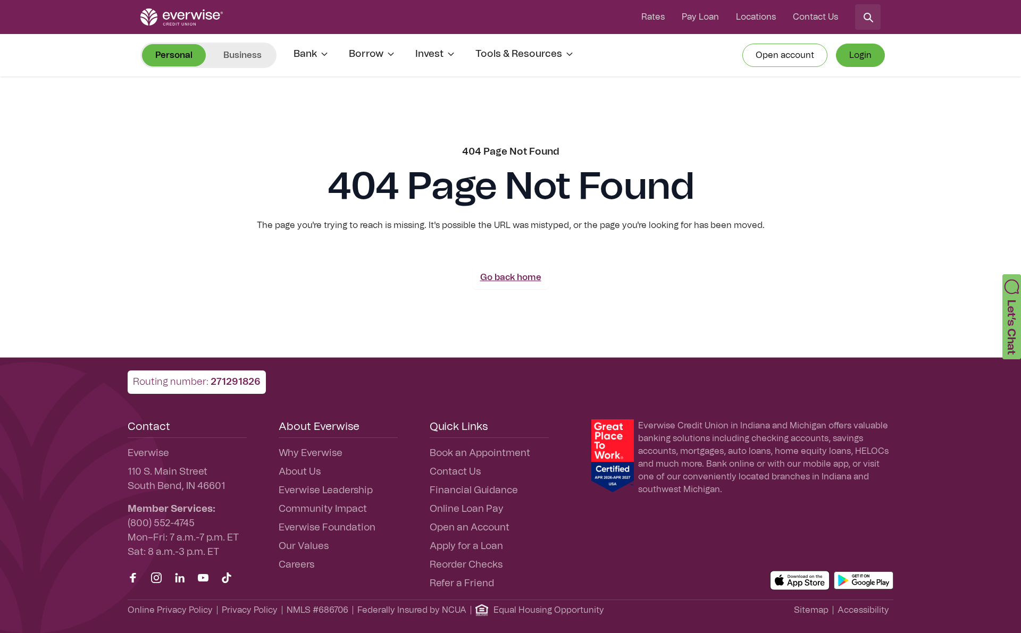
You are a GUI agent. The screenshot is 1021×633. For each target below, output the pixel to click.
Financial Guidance (474, 490)
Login (860, 55)
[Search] (868, 17)
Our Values (304, 546)
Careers (296, 565)
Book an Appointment (480, 453)
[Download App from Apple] (800, 580)
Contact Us (815, 17)
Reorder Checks (466, 565)
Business (242, 55)
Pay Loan (700, 17)
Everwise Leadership (326, 490)
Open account (785, 55)
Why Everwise (310, 453)
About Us (300, 472)
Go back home (510, 277)
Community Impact (323, 509)
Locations (756, 17)
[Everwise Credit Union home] (181, 17)
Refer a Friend (462, 583)
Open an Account (469, 528)
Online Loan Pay (467, 509)
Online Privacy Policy (170, 610)
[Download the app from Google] (863, 580)
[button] (1011, 316)
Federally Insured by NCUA (411, 610)
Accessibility (863, 610)
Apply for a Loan (466, 546)
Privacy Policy (250, 610)
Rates (653, 17)
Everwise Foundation (327, 528)
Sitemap (811, 610)
